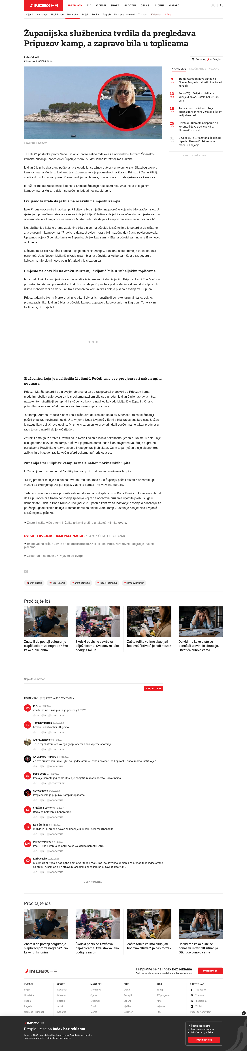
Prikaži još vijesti (195, 155)
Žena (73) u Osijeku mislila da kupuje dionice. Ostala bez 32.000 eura (199, 97)
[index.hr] (43, 5)
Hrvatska (72, 14)
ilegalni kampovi (107, 583)
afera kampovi (81, 583)
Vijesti (101, 5)
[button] (28, 620)
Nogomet (62, 989)
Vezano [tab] (214, 69)
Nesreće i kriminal (124, 14)
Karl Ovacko (40, 858)
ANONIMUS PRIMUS (44, 756)
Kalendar (156, 14)
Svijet (84, 14)
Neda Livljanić (57, 583)
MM (27, 843)
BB (27, 776)
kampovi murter (134, 583)
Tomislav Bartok (42, 722)
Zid (89, 5)
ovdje (110, 544)
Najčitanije (57, 14)
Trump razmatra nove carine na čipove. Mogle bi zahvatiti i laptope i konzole (200, 82)
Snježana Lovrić (42, 807)
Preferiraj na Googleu (208, 59)
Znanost (143, 14)
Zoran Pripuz (34, 583)
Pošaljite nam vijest (200, 1012)
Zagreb (107, 14)
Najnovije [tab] (179, 69)
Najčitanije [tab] (197, 69)
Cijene (160, 5)
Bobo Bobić (39, 773)
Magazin (96, 984)
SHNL (60, 1006)
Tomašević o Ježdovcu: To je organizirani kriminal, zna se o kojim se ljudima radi (200, 112)
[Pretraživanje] (220, 5)
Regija (95, 14)
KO (28, 860)
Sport (115, 5)
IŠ (27, 826)
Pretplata (74, 5)
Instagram (201, 1001)
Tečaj (160, 989)
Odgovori (128, 1012)
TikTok (199, 1006)
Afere (168, 14)
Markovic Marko (42, 841)
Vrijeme (161, 1006)
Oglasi (145, 5)
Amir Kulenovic (41, 739)
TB (27, 725)
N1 (154, 219)
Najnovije (42, 14)
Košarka (61, 1012)
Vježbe (127, 1006)
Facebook (200, 989)
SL (27, 809)
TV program (163, 995)
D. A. (35, 705)
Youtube (200, 995)
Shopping (95, 989)
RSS (159, 1012)
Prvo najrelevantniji (59, 698)
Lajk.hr (127, 1001)
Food (93, 1006)
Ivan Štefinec (40, 824)
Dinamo (61, 995)
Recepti (128, 995)
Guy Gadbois (40, 790)
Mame (93, 1012)
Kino (159, 1001)
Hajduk (61, 1001)
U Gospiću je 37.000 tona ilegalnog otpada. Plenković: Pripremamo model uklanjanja (200, 141)
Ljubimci (95, 1001)
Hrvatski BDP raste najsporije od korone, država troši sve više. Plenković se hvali (198, 126)
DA (28, 708)
